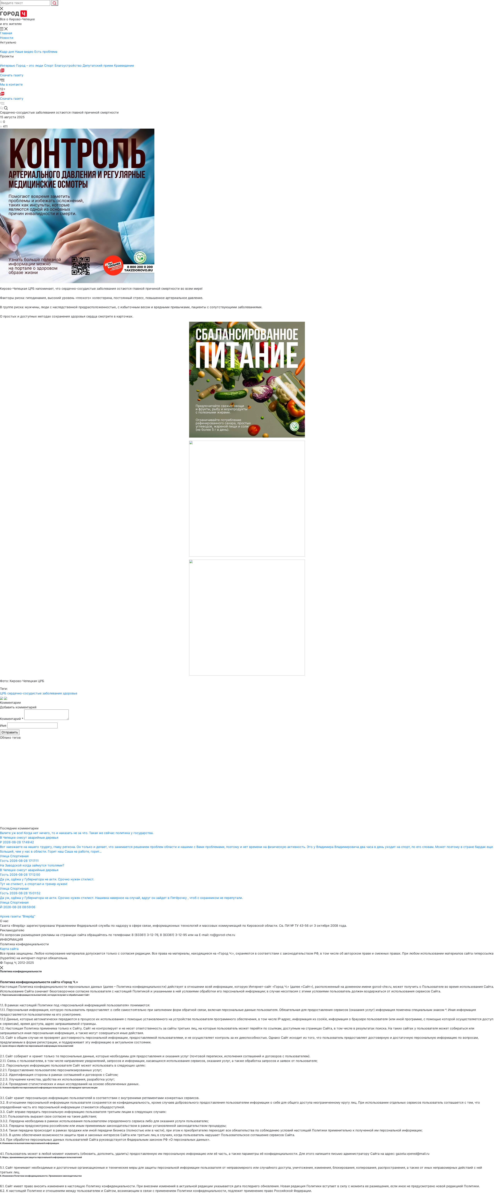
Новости (6, 38)
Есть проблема (45, 51)
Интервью (8, 65)
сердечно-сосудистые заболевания (34, 693)
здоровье (70, 693)
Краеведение (124, 65)
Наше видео (24, 51)
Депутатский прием (98, 65)
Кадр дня (7, 51)
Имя (3, 725)
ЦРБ (3, 693)
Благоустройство (69, 65)
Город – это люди (30, 65)
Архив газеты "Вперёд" (17, 916)
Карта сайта (9, 949)
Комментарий (11, 719)
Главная (6, 33)
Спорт (49, 65)
